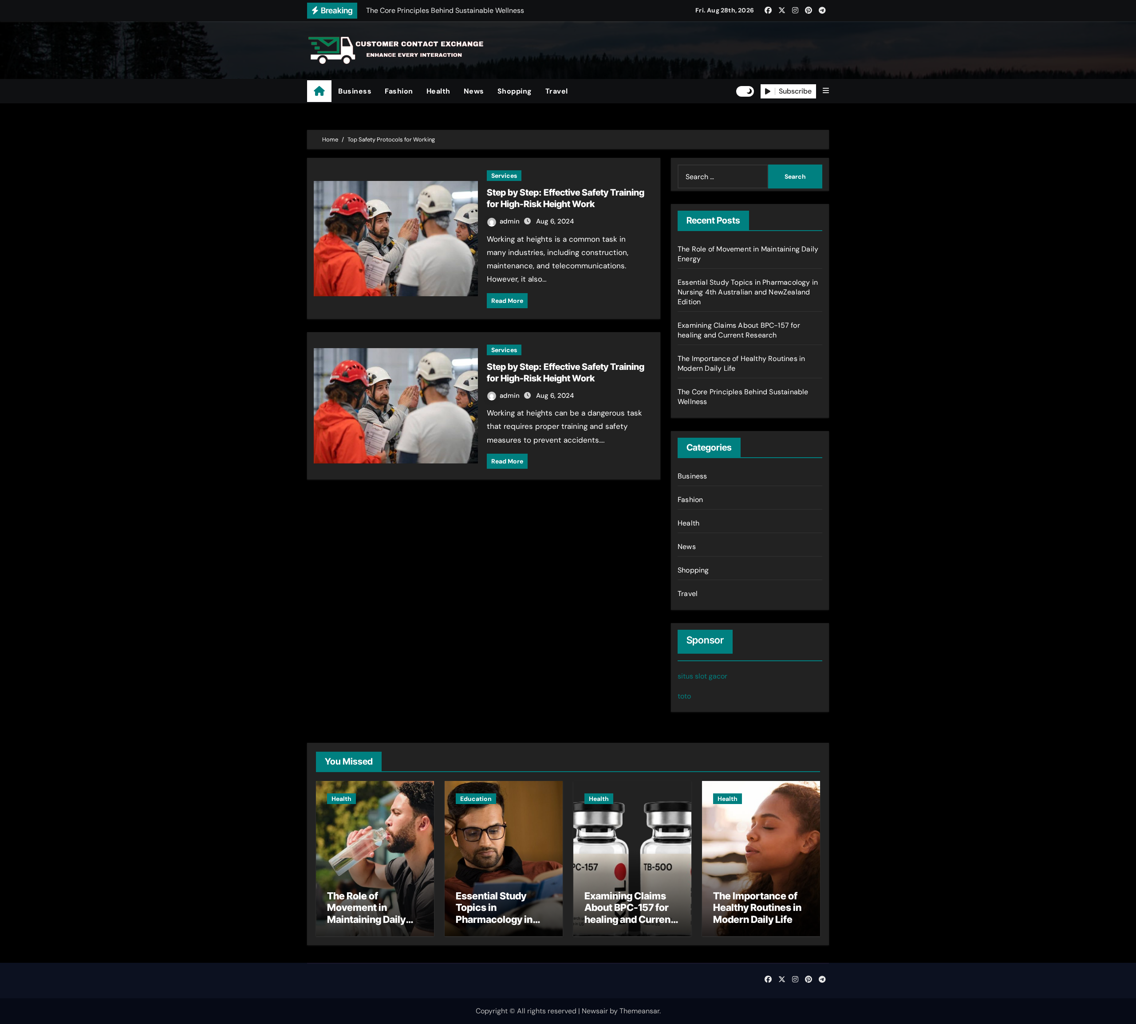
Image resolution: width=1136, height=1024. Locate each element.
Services (504, 176)
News (474, 91)
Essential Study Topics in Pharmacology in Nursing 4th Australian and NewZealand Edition (748, 292)
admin (510, 221)
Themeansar (639, 1011)
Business (354, 91)
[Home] (319, 91)
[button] (826, 91)
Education (476, 799)
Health (438, 91)
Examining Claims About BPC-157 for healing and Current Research (739, 330)
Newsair (595, 1011)
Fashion (399, 91)
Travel (556, 91)
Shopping (514, 91)
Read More (507, 301)
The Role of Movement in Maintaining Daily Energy (366, 913)
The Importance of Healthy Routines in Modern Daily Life (757, 907)
